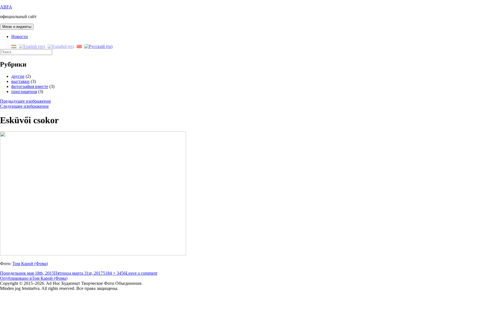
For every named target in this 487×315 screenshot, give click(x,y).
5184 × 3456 (114, 273)
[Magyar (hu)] (13, 46)
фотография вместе (29, 86)
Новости (19, 36)
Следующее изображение (24, 106)
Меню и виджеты (16, 27)
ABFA (6, 7)
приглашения (24, 91)
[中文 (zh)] (79, 46)
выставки (20, 81)
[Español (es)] (61, 46)
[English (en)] (32, 46)
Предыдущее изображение (25, 101)
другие (18, 76)
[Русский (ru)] (98, 46)
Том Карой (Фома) (30, 263)
